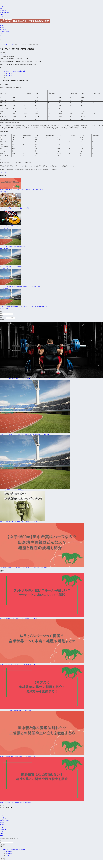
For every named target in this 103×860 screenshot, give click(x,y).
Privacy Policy (3, 829)
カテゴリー (3, 317)
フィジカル (3, 54)
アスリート (3, 8)
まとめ (7, 77)
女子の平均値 (9, 75)
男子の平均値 (9, 73)
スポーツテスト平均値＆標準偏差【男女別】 (14, 71)
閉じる (2, 844)
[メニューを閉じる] (0, 1)
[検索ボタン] (0, 39)
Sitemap (2, 14)
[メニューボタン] (0, 41)
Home (1, 6)
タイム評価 (3, 10)
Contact (2, 16)
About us (2, 835)
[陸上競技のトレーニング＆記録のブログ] (25, 21)
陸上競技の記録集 (4, 12)
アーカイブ (3, 807)
